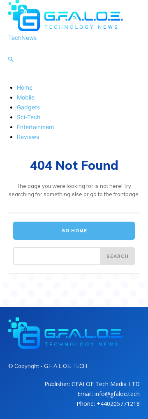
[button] (10, 59)
